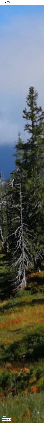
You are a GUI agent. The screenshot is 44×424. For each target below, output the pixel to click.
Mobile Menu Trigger (42, 2)
